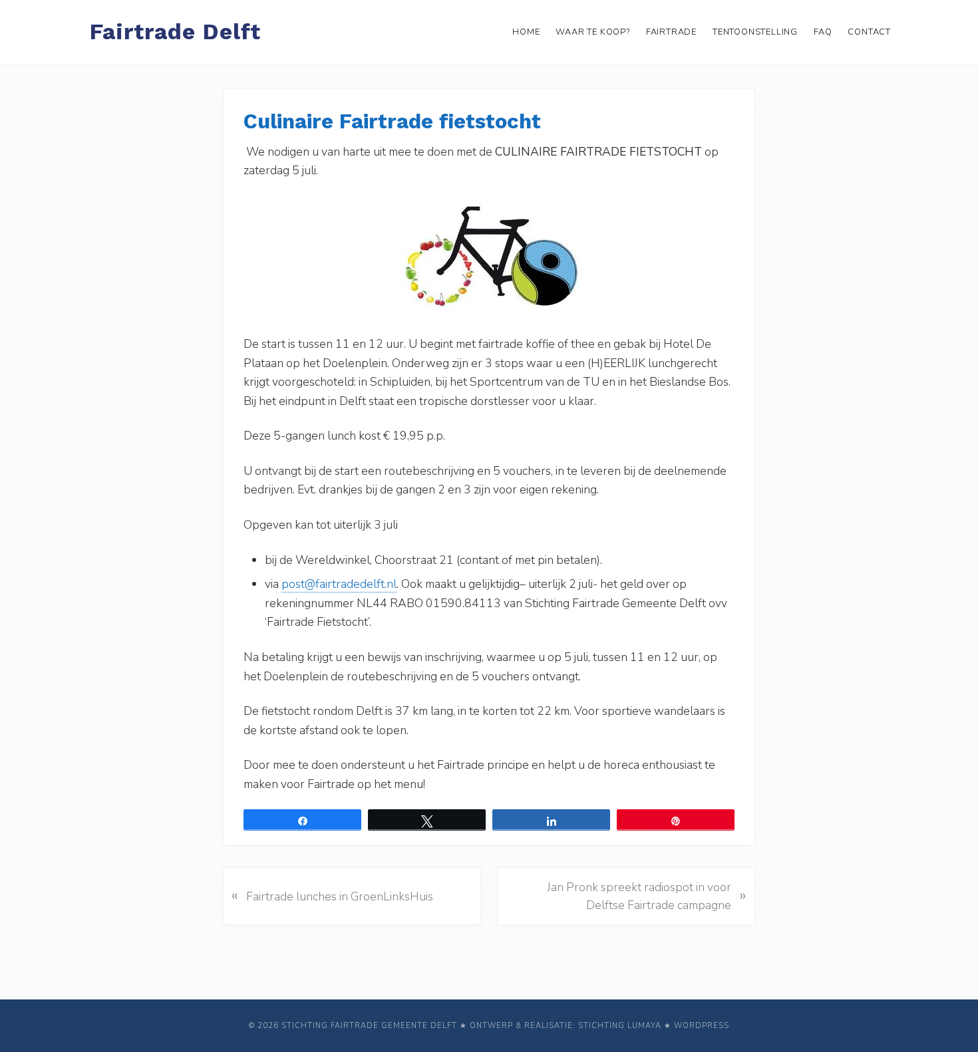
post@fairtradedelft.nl (339, 584)
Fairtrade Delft (175, 32)
